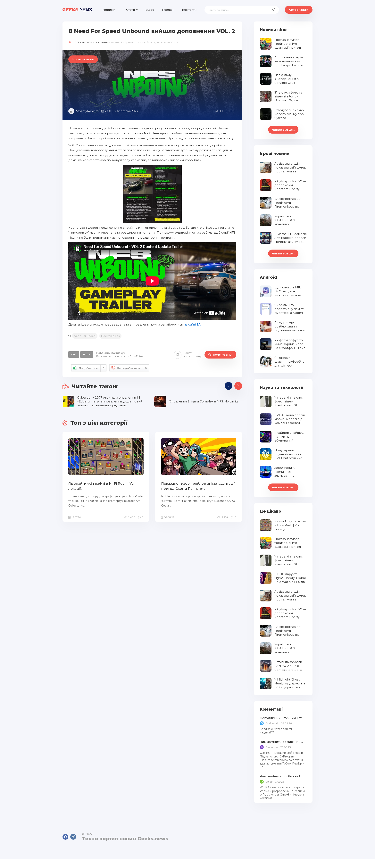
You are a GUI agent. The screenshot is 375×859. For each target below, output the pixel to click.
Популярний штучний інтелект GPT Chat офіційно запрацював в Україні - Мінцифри (283, 717)
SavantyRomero (87, 111)
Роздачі (168, 10)
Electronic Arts (110, 335)
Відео (150, 10)
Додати (192, 354)
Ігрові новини (101, 42)
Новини (109, 10)
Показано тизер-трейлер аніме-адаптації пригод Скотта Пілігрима (198, 486)
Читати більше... (283, 129)
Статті (130, 10)
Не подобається (132, 368)
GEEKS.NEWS (82, 42)
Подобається (91, 368)
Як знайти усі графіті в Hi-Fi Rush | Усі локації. (101, 486)
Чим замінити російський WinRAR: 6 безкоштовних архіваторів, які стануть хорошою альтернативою (283, 741)
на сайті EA (192, 324)
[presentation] (228, 386)
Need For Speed (85, 335)
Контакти (189, 10)
